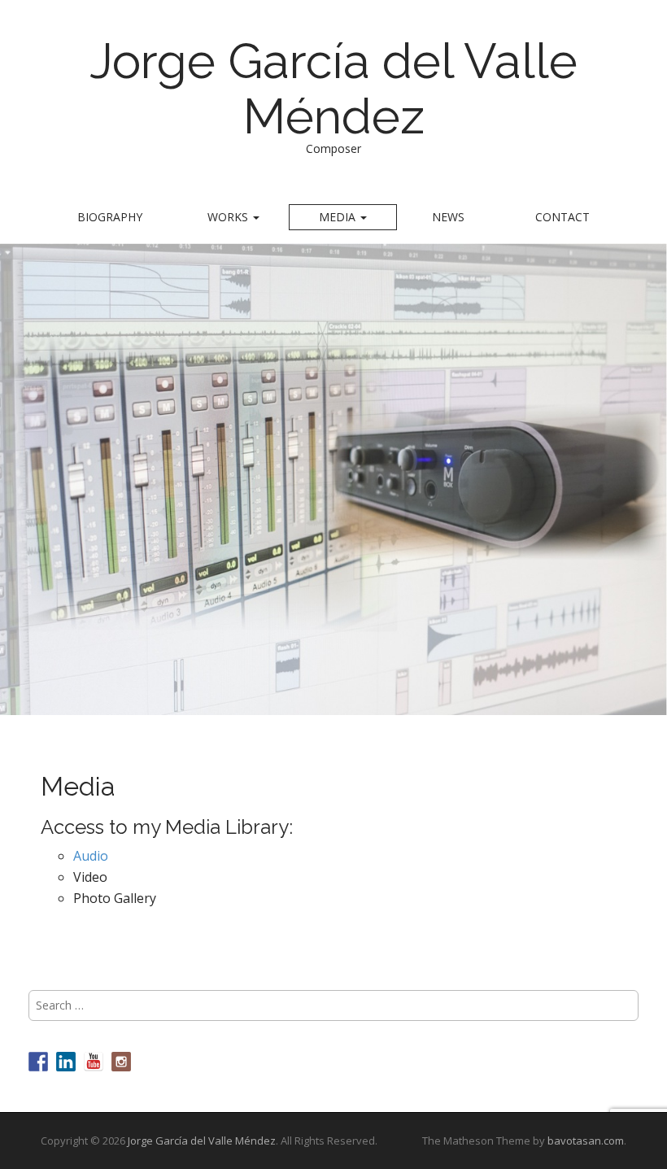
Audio (90, 856)
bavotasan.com (585, 1140)
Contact (562, 217)
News (448, 217)
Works (229, 217)
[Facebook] (38, 1061)
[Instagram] (121, 1061)
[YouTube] (93, 1061)
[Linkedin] (66, 1061)
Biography (109, 217)
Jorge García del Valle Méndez (333, 89)
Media (339, 217)
